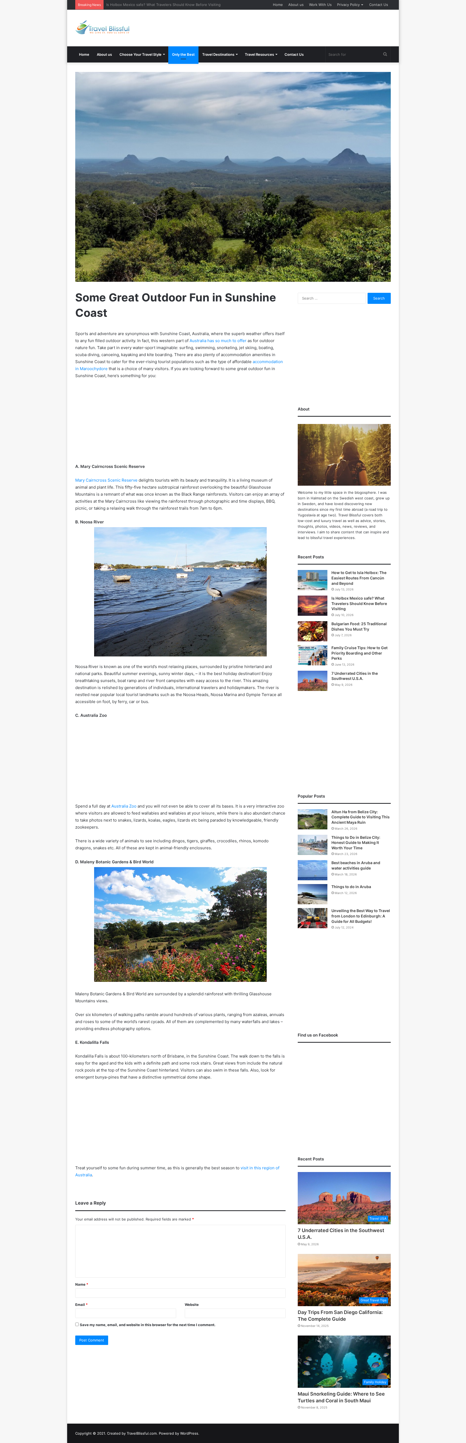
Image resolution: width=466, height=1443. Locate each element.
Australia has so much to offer (218, 340)
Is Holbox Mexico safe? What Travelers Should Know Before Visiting (359, 603)
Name (81, 1284)
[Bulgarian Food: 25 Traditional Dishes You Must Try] (312, 631)
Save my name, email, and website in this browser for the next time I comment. (147, 1325)
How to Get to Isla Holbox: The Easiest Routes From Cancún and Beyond (358, 577)
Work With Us (320, 4)
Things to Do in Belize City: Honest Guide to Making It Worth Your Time (355, 842)
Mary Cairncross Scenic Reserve (106, 480)
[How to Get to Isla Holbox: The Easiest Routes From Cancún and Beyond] (312, 580)
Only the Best (183, 54)
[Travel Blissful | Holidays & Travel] (102, 27)
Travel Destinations (218, 54)
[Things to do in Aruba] (312, 894)
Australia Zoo (123, 806)
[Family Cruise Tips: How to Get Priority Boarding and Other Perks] (312, 655)
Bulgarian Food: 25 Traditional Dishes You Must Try (149, 4)
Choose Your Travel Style (140, 54)
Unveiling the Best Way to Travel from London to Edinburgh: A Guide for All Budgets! (360, 915)
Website (192, 1304)
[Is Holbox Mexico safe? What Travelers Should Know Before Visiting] (312, 606)
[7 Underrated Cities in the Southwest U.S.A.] (312, 681)
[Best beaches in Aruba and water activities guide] (312, 870)
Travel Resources (259, 54)
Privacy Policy (348, 4)
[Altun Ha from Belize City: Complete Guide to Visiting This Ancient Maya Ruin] (312, 819)
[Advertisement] (287, 27)
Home (278, 4)
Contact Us (378, 4)
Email (81, 1304)
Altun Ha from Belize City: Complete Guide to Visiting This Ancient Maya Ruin (360, 817)
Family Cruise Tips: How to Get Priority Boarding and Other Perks (359, 652)
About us (296, 4)
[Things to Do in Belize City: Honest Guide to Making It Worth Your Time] (312, 845)
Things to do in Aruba (351, 886)
